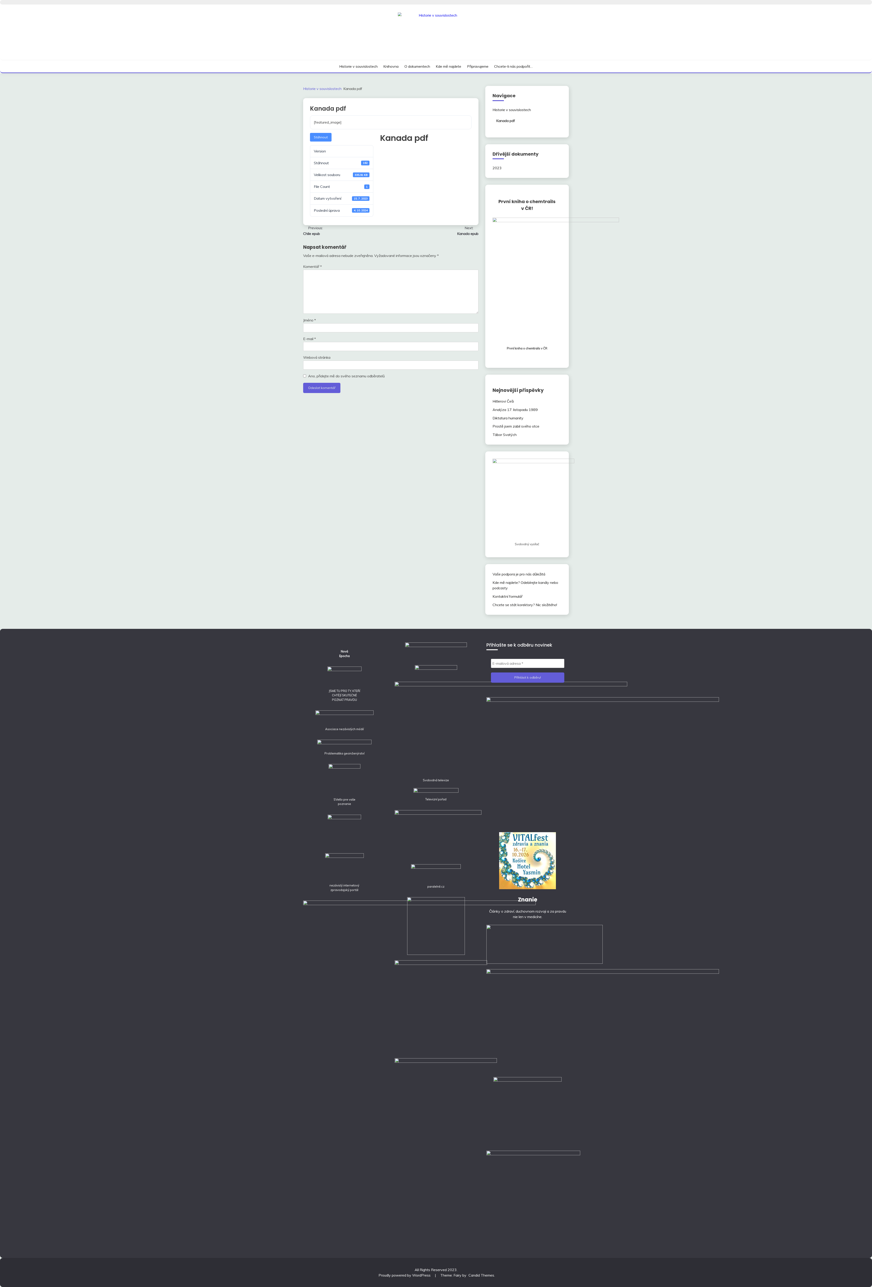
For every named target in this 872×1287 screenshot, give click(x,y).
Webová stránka (316, 357)
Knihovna (391, 66)
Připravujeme (477, 66)
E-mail (309, 338)
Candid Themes (481, 1275)
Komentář (312, 266)
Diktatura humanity (508, 418)
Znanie (527, 899)
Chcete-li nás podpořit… (513, 66)
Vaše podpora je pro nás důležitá (519, 574)
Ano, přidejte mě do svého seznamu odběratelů (346, 376)
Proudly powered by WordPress (405, 1275)
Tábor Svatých (505, 434)
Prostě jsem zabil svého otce (516, 426)
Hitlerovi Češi (503, 401)
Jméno (309, 320)
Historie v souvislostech (358, 66)
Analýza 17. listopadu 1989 (515, 409)
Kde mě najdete (448, 66)
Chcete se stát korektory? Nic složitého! (525, 604)
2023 (497, 168)
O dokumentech (417, 66)
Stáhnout (321, 137)
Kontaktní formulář (508, 596)
